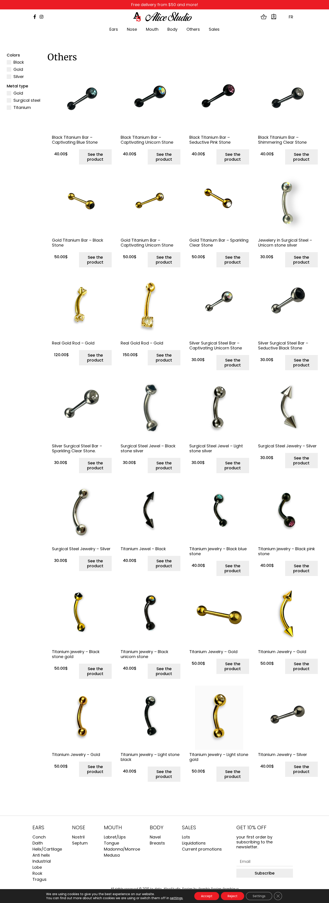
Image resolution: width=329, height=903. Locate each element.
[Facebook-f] (34, 17)
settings (176, 898)
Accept (206, 896)
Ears (113, 29)
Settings (259, 896)
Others (193, 29)
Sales (214, 29)
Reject (232, 896)
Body (172, 29)
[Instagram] (41, 17)
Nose (132, 29)
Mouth (152, 29)
